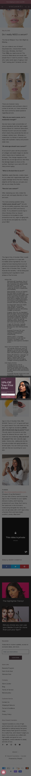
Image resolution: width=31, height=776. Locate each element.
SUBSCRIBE (8, 396)
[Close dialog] (29, 378)
